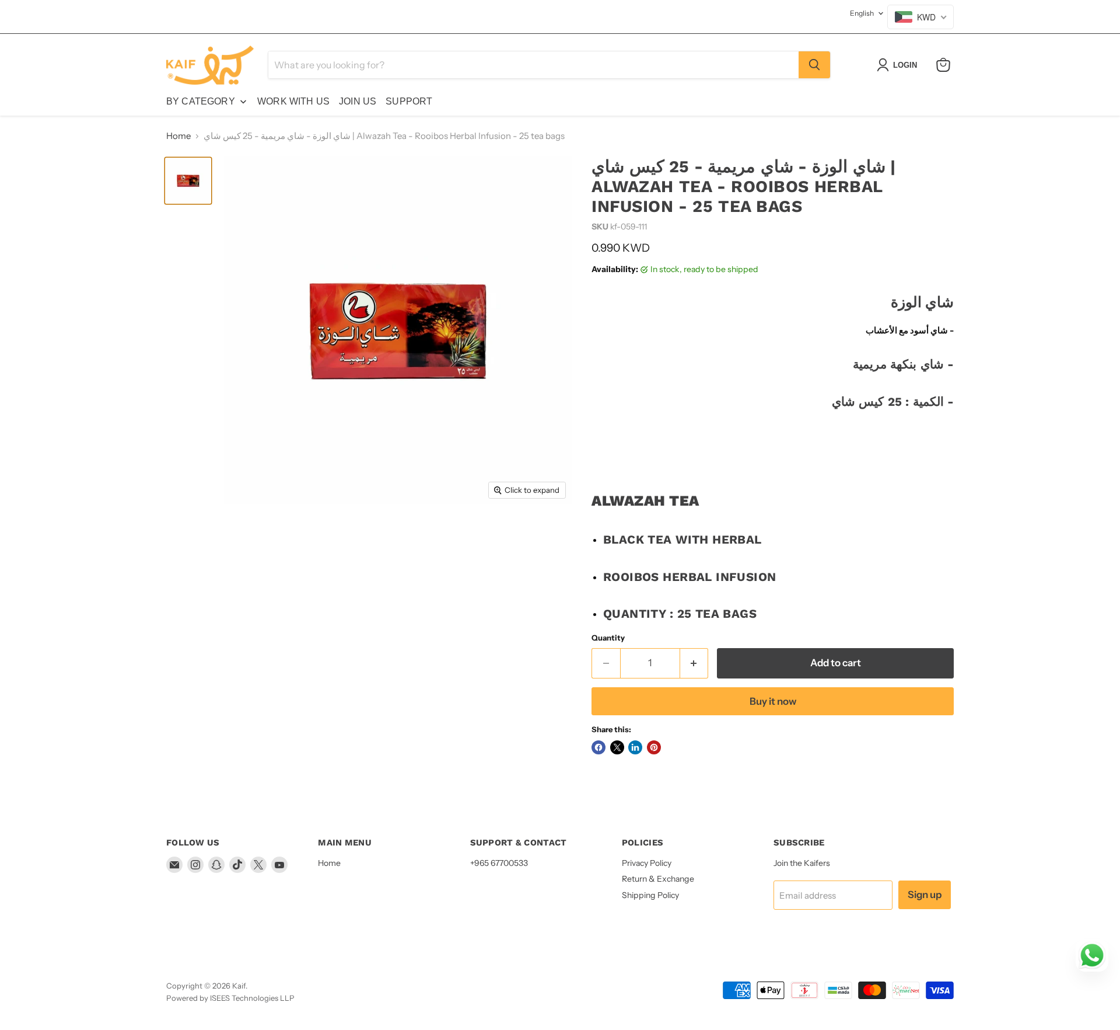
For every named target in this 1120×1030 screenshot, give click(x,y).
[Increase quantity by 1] (694, 663)
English (862, 13)
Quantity (608, 638)
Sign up (925, 894)
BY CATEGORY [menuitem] (200, 101)
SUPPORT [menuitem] (409, 101)
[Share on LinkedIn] (635, 747)
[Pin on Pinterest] (654, 747)
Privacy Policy (646, 863)
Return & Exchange (658, 879)
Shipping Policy (650, 895)
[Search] (814, 64)
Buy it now (773, 701)
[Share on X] (617, 747)
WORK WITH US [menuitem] (293, 101)
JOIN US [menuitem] (357, 101)
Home (178, 136)
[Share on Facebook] (599, 747)
